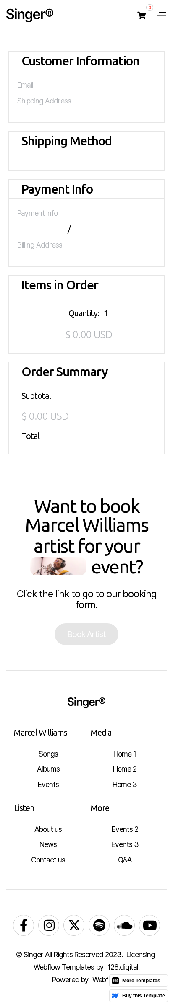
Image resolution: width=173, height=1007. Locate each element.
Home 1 (124, 753)
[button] (141, 15)
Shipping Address (44, 100)
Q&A (125, 859)
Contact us (48, 859)
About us (48, 829)
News (48, 844)
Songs (48, 753)
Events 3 (125, 844)
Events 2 (125, 829)
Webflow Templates (64, 967)
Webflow (105, 979)
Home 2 (124, 768)
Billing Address (39, 244)
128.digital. (123, 967)
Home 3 (125, 784)
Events (48, 784)
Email (25, 84)
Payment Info (37, 213)
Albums (48, 768)
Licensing (140, 954)
